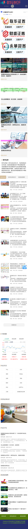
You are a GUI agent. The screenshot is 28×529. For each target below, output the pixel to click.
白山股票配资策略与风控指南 (17, 217)
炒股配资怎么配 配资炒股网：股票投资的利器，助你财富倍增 (17, 495)
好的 (21, 383)
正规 (7, 391)
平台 (7, 369)
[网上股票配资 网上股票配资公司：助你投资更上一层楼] (4, 488)
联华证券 (4, 516)
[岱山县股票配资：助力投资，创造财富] (14, 89)
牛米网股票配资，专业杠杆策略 (17, 252)
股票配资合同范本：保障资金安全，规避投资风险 (13, 125)
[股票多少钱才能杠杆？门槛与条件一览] (4, 509)
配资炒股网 (23, 516)
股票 (7, 374)
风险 (21, 378)
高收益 (21, 374)
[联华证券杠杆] (11, 2)
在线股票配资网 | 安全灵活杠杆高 (18, 240)
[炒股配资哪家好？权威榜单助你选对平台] (4, 502)
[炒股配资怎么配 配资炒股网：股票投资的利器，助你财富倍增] (4, 495)
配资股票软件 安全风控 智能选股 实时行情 (18, 311)
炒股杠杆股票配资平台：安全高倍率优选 (18, 205)
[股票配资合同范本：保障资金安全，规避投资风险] (14, 115)
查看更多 (14, 325)
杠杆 (21, 369)
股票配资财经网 (17, 523)
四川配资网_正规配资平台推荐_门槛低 (18, 299)
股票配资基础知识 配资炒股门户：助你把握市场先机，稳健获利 (13, 75)
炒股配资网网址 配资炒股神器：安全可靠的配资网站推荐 (17, 481)
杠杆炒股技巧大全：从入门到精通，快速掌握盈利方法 (17, 194)
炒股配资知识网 (21, 391)
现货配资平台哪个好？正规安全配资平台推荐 (18, 182)
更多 (24, 12)
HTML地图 (22, 521)
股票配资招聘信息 (6, 150)
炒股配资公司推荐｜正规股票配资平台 (18, 229)
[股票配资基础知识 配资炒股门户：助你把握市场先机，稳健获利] (14, 65)
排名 (7, 387)
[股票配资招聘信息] (14, 140)
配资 (7, 383)
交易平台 (21, 387)
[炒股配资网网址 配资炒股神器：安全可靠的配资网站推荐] (4, 481)
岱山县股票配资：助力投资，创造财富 (11, 99)
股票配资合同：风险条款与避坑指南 (18, 276)
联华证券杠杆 (13, 516)
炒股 (7, 378)
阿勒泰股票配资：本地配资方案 (17, 264)
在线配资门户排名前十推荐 (16, 287)
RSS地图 (17, 521)
